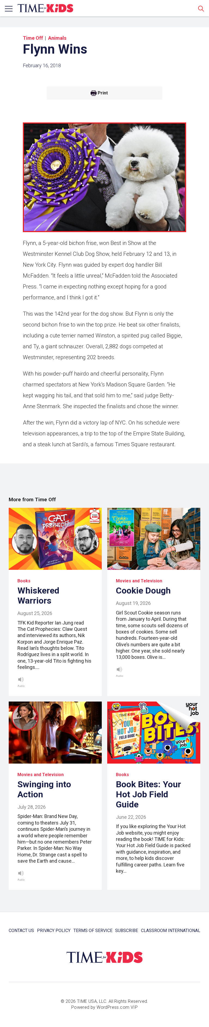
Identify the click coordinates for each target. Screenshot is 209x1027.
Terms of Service (92, 930)
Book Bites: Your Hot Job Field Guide (148, 794)
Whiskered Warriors (38, 595)
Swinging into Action (44, 789)
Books (23, 580)
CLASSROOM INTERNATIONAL (170, 930)
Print (103, 93)
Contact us (21, 930)
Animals (57, 38)
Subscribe (126, 930)
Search (201, 8)
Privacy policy (53, 930)
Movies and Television (139, 580)
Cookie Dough (143, 590)
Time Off (33, 38)
